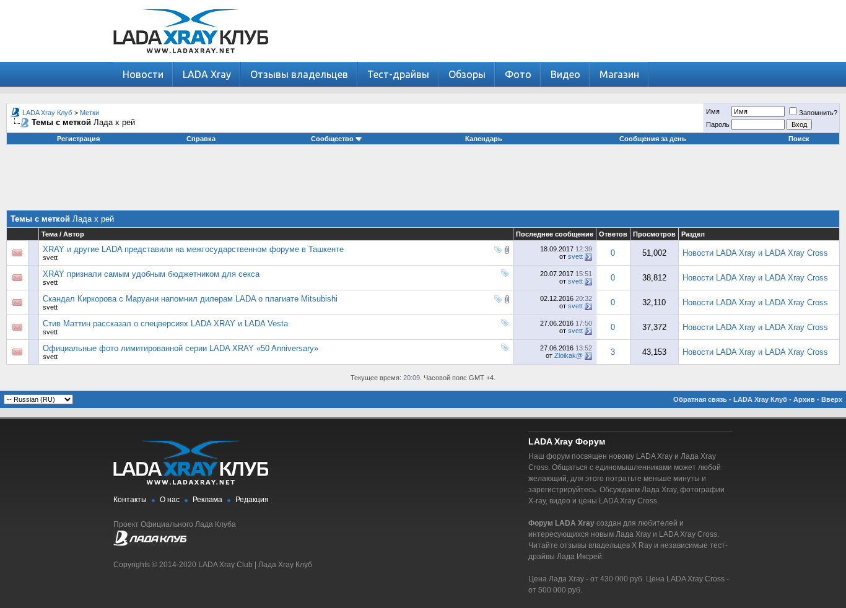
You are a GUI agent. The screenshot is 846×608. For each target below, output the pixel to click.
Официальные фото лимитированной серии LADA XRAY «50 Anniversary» (180, 348)
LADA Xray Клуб (47, 112)
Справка (201, 138)
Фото (518, 74)
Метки (89, 112)
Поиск (798, 138)
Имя (713, 111)
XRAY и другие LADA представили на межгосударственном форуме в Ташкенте (193, 249)
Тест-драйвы (398, 74)
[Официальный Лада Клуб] (149, 543)
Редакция (252, 499)
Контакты (130, 499)
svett (50, 257)
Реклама (207, 499)
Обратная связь (700, 399)
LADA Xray (207, 74)
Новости (143, 74)
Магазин (619, 74)
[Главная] (190, 59)
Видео (565, 74)
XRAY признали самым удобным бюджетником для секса (151, 274)
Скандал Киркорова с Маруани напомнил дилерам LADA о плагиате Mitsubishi (190, 298)
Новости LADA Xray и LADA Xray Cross (755, 253)
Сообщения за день (652, 138)
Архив (804, 399)
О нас (170, 499)
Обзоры (467, 74)
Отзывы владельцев (299, 74)
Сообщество (332, 138)
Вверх (831, 399)
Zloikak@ (568, 355)
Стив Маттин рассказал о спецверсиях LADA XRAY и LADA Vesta (165, 323)
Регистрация (78, 138)
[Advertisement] (423, 182)
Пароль (718, 124)
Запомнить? (818, 112)
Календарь (483, 138)
